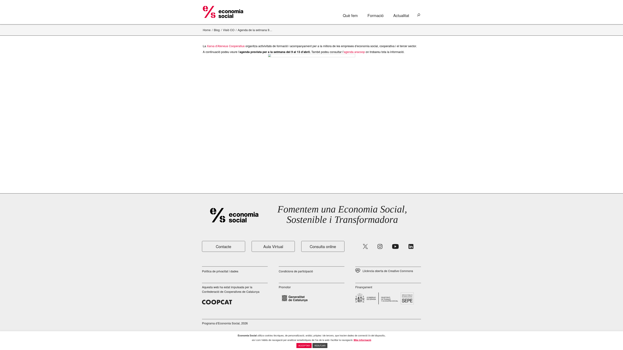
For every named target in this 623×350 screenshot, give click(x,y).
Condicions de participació (296, 271)
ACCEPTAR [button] (304, 345)
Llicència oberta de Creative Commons (388, 271)
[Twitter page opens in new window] (365, 246)
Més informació (362, 340)
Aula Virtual (273, 246)
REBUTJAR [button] (319, 345)
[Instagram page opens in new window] (380, 246)
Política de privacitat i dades (220, 271)
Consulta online (323, 246)
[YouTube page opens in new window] (395, 246)
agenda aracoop (354, 52)
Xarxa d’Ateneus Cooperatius (226, 46)
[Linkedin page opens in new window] (411, 246)
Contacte (223, 246)
